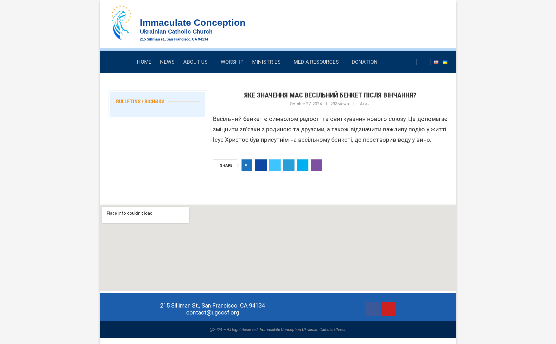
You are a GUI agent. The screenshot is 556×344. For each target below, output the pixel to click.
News (167, 62)
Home (144, 62)
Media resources (316, 62)
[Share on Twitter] (275, 165)
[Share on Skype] (302, 165)
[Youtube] (388, 309)
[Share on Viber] (316, 165)
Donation (365, 62)
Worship (232, 62)
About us (195, 62)
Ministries (266, 62)
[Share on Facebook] (261, 165)
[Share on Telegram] (289, 165)
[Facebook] (425, 61)
